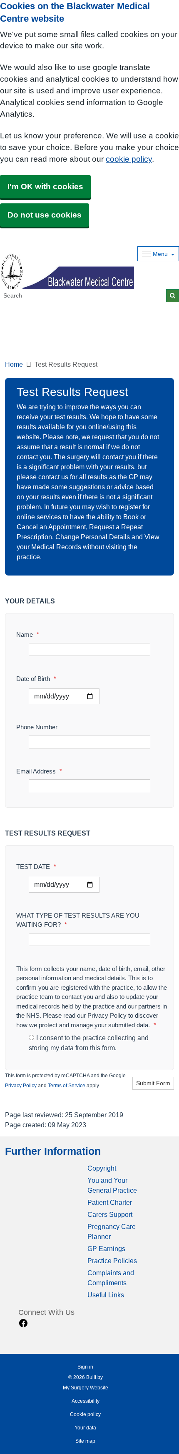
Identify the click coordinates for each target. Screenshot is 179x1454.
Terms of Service (66, 1086)
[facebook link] (23, 1323)
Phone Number (36, 727)
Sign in (85, 1367)
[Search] (172, 295)
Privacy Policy (21, 1086)
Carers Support (109, 1214)
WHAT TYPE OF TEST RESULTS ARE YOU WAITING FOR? (77, 920)
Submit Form (153, 1083)
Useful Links (105, 1295)
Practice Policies (112, 1260)
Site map (85, 1441)
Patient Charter (109, 1202)
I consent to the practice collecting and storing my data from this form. (89, 1042)
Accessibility (85, 1401)
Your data (85, 1428)
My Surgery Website (85, 1388)
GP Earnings (106, 1248)
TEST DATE (36, 866)
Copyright (101, 1168)
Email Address (39, 771)
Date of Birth (36, 678)
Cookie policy (85, 1414)
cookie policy (129, 159)
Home (14, 364)
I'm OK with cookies (45, 186)
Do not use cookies (44, 214)
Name (27, 634)
